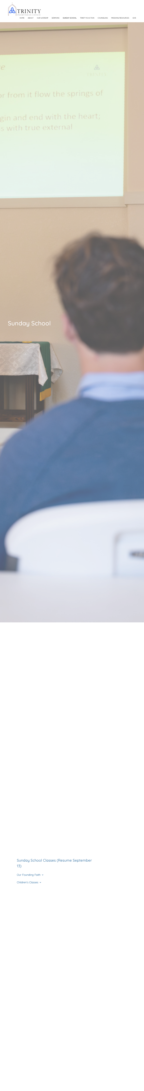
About (31, 18)
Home (22, 18)
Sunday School (70, 18)
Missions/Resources (120, 18)
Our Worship (42, 18)
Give (134, 18)
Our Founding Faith (30, 874)
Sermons (55, 18)
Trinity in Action (87, 18)
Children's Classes (29, 882)
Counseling (103, 18)
